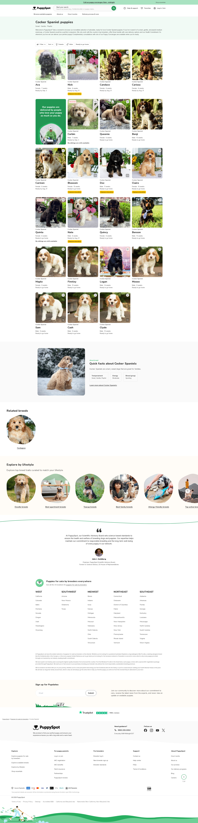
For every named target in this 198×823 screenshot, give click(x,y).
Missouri (91, 621)
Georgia (142, 609)
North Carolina (145, 626)
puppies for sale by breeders (76, 585)
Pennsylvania (118, 634)
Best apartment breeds (55, 507)
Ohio (89, 634)
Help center (137, 760)
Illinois (90, 596)
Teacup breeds (90, 507)
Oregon (38, 617)
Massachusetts (119, 617)
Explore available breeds (20, 763)
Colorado (38, 600)
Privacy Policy (28, 801)
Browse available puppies (43, 14)
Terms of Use (16, 801)
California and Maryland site (65, 801)
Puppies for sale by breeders (19, 719)
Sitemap (38, 801)
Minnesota (91, 617)
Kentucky (143, 613)
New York (117, 630)
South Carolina (145, 630)
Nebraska (91, 626)
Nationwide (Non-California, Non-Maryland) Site (93, 801)
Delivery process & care (90, 14)
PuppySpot (5, 719)
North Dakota (92, 630)
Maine (116, 609)
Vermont (117, 643)
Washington (39, 626)
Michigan (91, 613)
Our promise (175, 765)
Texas (64, 609)
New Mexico (66, 600)
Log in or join (58, 756)
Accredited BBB (48, 801)
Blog (172, 773)
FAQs (135, 765)
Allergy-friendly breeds (158, 507)
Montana (38, 609)
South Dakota (93, 638)
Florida (142, 605)
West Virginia (144, 643)
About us (60, 14)
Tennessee (144, 634)
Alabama (143, 596)
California (38, 596)
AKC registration (59, 760)
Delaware (117, 600)
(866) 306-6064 (124, 730)
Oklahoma (65, 605)
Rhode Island (118, 638)
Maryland (117, 613)
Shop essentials (17, 771)
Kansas (90, 609)
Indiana (90, 600)
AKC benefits (58, 765)
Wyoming (38, 630)
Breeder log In (98, 756)
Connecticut (118, 596)
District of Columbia (121, 605)
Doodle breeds (21, 507)
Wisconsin (91, 643)
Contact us (136, 756)
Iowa (89, 605)
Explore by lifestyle (18, 767)
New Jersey (118, 626)
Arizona (64, 596)
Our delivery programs (178, 769)
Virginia (142, 638)
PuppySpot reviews (61, 778)
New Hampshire (119, 621)
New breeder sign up (101, 760)
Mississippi (144, 621)
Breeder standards (100, 765)
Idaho (37, 605)
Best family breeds (124, 507)
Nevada (38, 613)
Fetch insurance (59, 769)
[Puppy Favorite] (63, 52)
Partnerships (58, 773)
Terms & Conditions (139, 769)
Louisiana (143, 617)
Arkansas (143, 600)
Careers (174, 778)
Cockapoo (21, 448)
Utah (37, 621)
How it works (72, 14)
